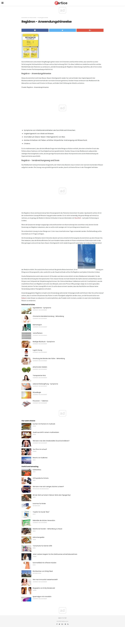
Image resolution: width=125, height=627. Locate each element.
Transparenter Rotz (39, 375)
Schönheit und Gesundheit (28, 17)
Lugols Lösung (37, 350)
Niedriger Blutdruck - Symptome (44, 342)
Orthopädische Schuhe (41, 478)
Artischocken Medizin (40, 367)
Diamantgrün (37, 325)
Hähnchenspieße (38, 537)
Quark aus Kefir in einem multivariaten (46, 432)
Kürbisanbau (37, 470)
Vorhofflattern (37, 333)
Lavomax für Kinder (39, 504)
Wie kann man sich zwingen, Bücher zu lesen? (48, 487)
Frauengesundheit (43, 17)
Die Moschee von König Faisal (43, 571)
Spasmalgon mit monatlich (42, 597)
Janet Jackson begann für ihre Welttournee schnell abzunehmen (55, 554)
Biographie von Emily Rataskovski (44, 588)
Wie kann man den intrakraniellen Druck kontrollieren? (51, 441)
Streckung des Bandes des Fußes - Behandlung (49, 358)
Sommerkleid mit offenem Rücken (44, 563)
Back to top (62, 618)
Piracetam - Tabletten (40, 401)
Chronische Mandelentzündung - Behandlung (48, 316)
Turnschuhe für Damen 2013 (42, 546)
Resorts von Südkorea (40, 458)
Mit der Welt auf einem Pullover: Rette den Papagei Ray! (52, 495)
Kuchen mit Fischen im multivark (44, 424)
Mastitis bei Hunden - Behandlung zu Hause (47, 529)
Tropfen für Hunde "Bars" (41, 512)
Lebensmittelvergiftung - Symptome (45, 384)
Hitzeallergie (37, 392)
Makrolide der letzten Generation (44, 520)
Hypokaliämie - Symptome (42, 308)
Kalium (23, 298)
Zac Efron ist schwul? (40, 449)
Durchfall (78, 218)
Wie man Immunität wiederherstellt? (45, 580)
